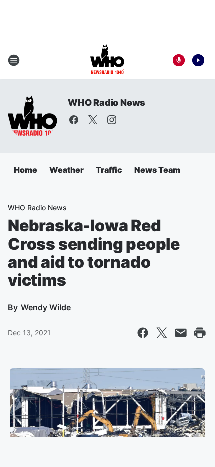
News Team (157, 170)
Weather (67, 170)
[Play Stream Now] (198, 60)
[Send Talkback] (179, 60)
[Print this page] (200, 333)
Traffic (109, 170)
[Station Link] (107, 60)
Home (26, 170)
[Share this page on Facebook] (143, 333)
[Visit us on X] (93, 120)
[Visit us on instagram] (112, 120)
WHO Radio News (107, 102)
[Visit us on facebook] (74, 120)
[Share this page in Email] (181, 333)
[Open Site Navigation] (14, 60)
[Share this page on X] (162, 333)
